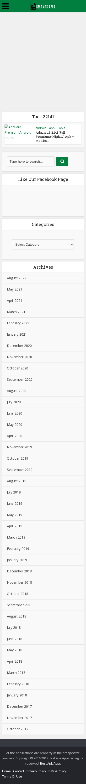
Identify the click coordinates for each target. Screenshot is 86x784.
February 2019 (18, 548)
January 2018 (17, 695)
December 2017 (19, 706)
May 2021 (14, 289)
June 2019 (14, 503)
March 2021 (16, 311)
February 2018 (18, 684)
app (52, 128)
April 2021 (14, 300)
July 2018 (14, 627)
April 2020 (14, 436)
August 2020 (16, 390)
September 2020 (19, 379)
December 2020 (19, 345)
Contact (18, 771)
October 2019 (17, 458)
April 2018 (14, 661)
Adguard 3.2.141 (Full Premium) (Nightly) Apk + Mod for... (55, 136)
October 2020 (17, 368)
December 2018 (19, 571)
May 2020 (14, 424)
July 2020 (14, 402)
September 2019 (19, 469)
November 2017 (19, 717)
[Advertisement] (43, 57)
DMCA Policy (57, 771)
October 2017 (17, 729)
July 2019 (14, 492)
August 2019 (16, 481)
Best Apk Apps (50, 763)
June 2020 (14, 413)
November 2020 (19, 357)
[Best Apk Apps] (43, 5)
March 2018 (16, 672)
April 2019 (14, 526)
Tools (61, 128)
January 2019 (17, 560)
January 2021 (17, 334)
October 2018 (17, 593)
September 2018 (19, 605)
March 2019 (16, 537)
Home (6, 771)
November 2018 (19, 582)
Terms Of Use (12, 776)
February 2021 (18, 323)
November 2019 (19, 447)
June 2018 (14, 638)
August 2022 (16, 278)
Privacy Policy (36, 771)
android (41, 128)
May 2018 (14, 650)
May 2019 (14, 514)
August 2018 (16, 616)
